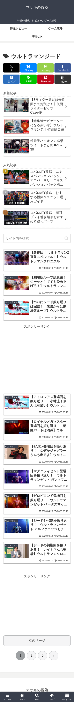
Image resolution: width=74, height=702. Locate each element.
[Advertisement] (37, 357)
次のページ (37, 640)
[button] (62, 79)
